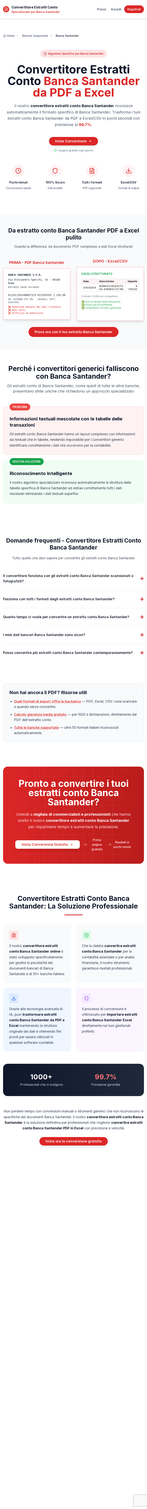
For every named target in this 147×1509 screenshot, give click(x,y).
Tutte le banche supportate (36, 727)
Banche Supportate (35, 35)
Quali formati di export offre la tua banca (47, 701)
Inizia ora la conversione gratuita (74, 1141)
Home (11, 35)
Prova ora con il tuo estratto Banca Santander (73, 332)
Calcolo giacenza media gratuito (40, 714)
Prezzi (101, 9)
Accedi (116, 9)
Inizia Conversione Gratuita (45, 844)
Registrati (134, 9)
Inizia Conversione (71, 141)
